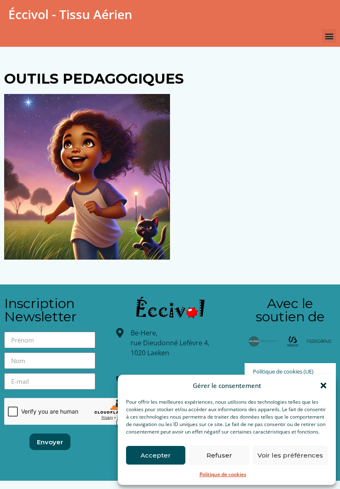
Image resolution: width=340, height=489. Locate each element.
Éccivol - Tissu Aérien (70, 14)
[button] (323, 385)
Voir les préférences (290, 455)
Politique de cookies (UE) (283, 371)
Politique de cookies (222, 474)
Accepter (156, 455)
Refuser (219, 455)
